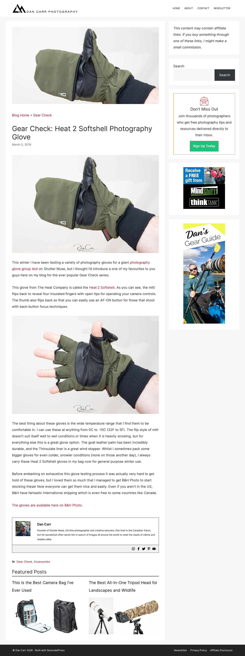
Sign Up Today (204, 146)
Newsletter (180, 650)
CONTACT (203, 8)
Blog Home (20, 115)
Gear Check (42, 115)
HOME (176, 8)
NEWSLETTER (222, 8)
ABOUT (188, 8)
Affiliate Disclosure (221, 650)
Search (178, 66)
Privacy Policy (198, 650)
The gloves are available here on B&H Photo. (47, 505)
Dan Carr (44, 524)
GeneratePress (56, 650)
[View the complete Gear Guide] (204, 273)
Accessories (42, 561)
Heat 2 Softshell (101, 288)
